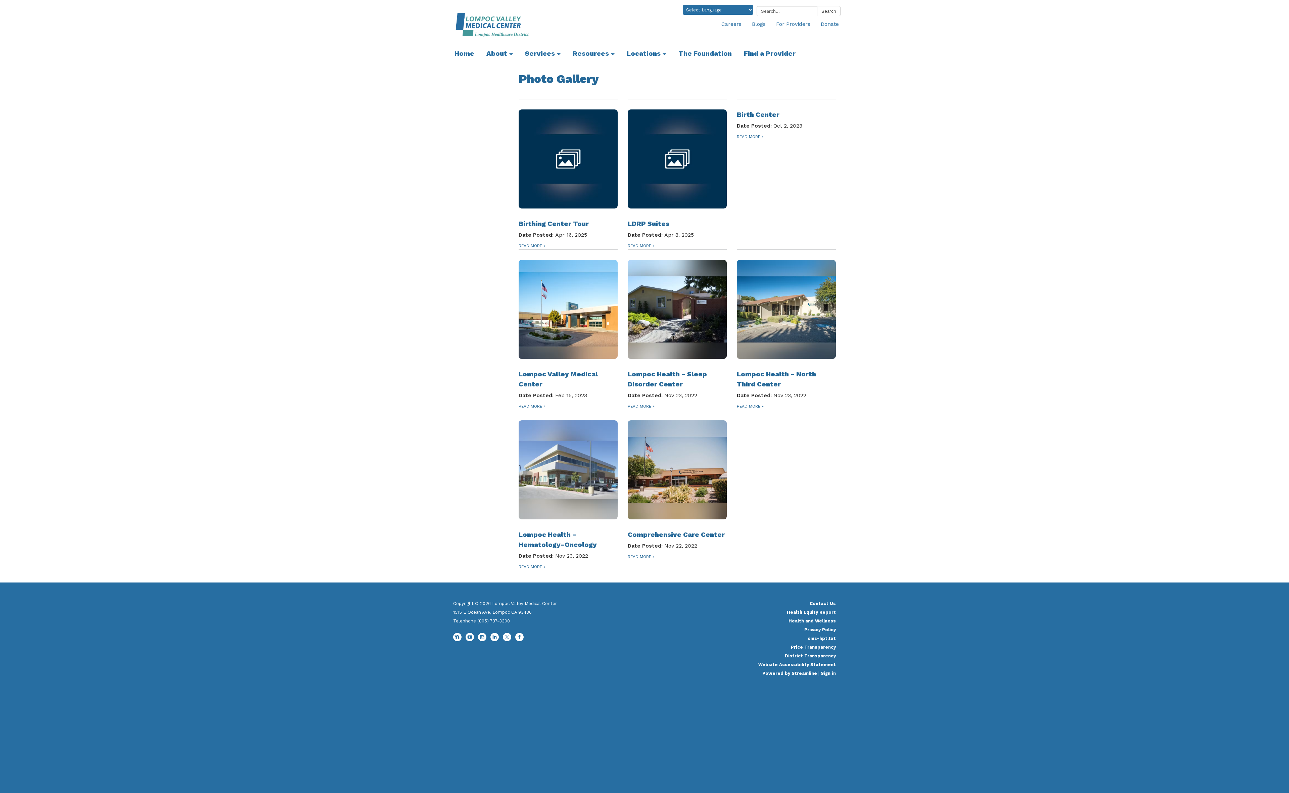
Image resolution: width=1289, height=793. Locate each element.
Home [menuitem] (464, 53)
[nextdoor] (457, 639)
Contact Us (823, 603)
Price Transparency (813, 647)
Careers (731, 24)
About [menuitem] (496, 53)
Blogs (759, 24)
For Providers (793, 24)
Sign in (828, 673)
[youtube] (470, 639)
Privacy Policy (820, 629)
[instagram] (482, 639)
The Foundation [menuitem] (705, 53)
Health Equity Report (811, 612)
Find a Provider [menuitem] (770, 53)
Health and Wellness (812, 620)
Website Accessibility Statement (797, 664)
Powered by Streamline (789, 673)
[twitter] (507, 639)
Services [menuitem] (540, 53)
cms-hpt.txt (822, 638)
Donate (830, 24)
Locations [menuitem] (644, 53)
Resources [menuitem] (591, 53)
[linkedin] (494, 639)
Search (828, 11)
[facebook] (519, 639)
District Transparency (810, 655)
